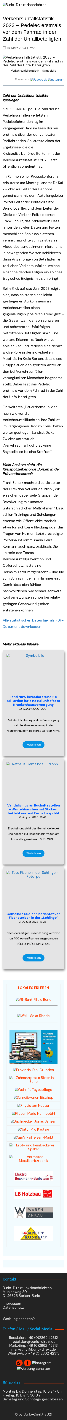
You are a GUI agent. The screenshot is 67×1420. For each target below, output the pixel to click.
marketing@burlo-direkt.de (33, 1349)
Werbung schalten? (19, 1319)
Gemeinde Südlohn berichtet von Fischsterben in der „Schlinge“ (33, 916)
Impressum (12, 1303)
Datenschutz (13, 1307)
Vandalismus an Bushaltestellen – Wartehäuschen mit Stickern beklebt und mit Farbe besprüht (33, 809)
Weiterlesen (33, 744)
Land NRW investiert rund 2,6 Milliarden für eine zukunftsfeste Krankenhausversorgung (33, 701)
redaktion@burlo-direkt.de (33, 1341)
